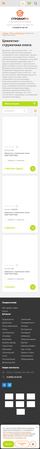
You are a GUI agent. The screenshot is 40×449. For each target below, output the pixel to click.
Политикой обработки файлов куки (14, 438)
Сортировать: (9, 111)
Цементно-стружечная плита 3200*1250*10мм (16, 273)
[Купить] (33, 168)
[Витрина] (35, 110)
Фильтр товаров (12, 104)
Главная (5, 33)
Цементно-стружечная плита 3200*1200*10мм (16, 154)
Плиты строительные (17, 33)
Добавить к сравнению (16, 160)
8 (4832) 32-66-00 (20, 28)
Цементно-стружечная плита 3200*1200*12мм (16, 213)
